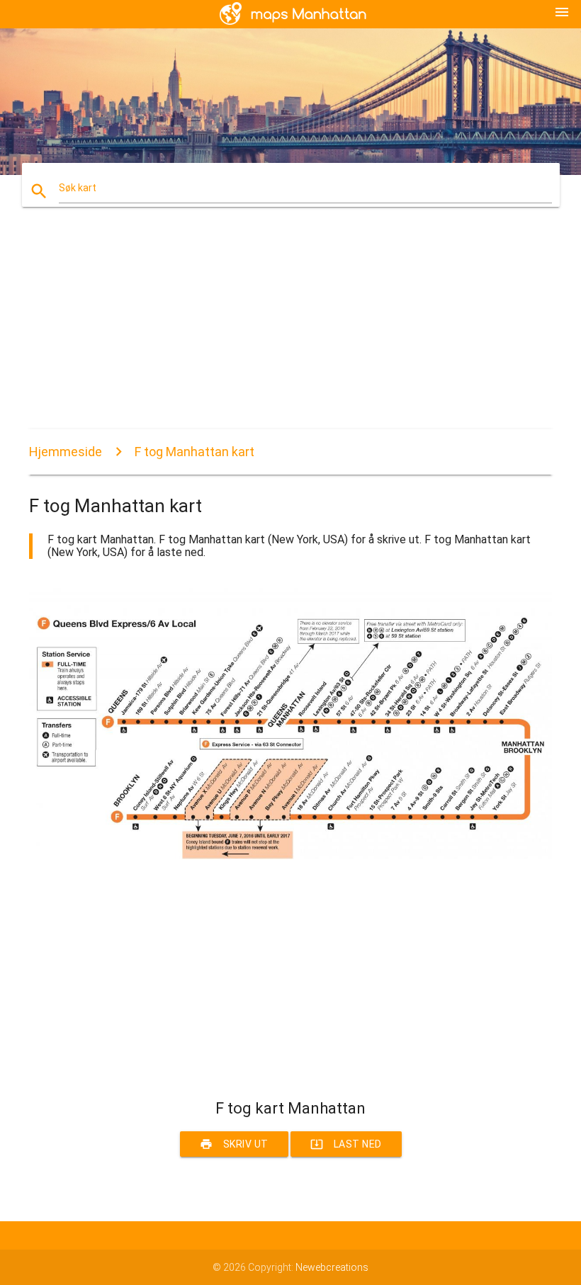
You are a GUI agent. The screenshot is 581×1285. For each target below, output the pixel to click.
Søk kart (77, 187)
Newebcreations (331, 1267)
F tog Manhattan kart (194, 451)
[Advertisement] (290, 330)
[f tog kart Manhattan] (290, 876)
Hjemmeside (65, 451)
